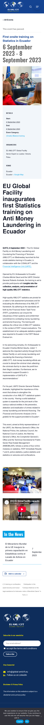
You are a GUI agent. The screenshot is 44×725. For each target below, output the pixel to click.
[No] (41, 716)
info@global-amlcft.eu (17, 671)
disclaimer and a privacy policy (14, 695)
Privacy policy (25, 718)
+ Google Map (18, 174)
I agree (19, 721)
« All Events (8, 19)
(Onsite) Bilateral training (15, 136)
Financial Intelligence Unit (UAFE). (17, 266)
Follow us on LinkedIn (17, 675)
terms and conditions (27, 648)
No (27, 721)
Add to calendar (14, 574)
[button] (37, 7)
